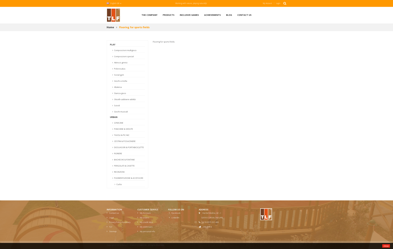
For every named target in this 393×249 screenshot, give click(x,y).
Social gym (119, 74)
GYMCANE (118, 122)
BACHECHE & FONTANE (124, 159)
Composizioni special (124, 56)
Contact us (114, 213)
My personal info (147, 231)
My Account (267, 3)
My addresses (146, 226)
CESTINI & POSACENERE (125, 141)
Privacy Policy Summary (119, 222)
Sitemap (113, 231)
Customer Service (147, 209)
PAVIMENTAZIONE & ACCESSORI (128, 178)
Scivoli (117, 105)
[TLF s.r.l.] (113, 14)
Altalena (118, 87)
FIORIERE (118, 153)
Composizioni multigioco (125, 50)
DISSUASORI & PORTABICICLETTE (129, 147)
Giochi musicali (121, 111)
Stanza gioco (120, 93)
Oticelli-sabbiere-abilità (125, 99)
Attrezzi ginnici (120, 62)
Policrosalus (119, 68)
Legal (111, 217)
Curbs (119, 184)
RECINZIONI (119, 171)
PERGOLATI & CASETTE (124, 165)
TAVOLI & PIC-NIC (121, 135)
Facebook (175, 213)
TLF (110, 226)
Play (112, 44)
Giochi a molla (120, 81)
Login (278, 3)
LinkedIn (175, 217)
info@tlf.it (207, 226)
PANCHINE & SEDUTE (123, 129)
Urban (113, 117)
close (386, 246)
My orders (144, 217)
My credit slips (146, 222)
